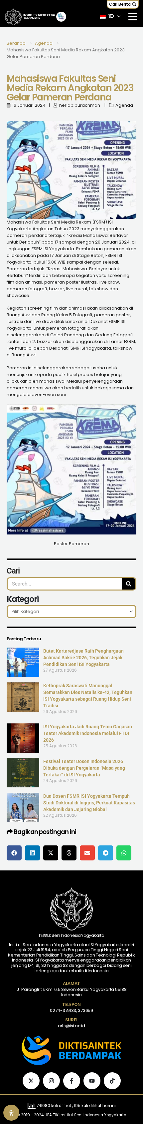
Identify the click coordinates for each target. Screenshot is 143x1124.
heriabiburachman (79, 105)
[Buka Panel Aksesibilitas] (11, 1113)
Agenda (124, 105)
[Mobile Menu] (132, 16)
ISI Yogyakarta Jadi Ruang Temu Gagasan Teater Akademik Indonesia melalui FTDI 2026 (87, 733)
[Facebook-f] (71, 1080)
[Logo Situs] (13, 16)
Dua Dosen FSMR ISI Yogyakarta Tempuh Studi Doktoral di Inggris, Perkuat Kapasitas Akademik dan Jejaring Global (89, 802)
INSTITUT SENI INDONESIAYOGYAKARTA (39, 16)
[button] (123, 4)
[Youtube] (91, 1080)
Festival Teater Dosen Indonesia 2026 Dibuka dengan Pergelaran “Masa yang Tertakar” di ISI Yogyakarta (84, 768)
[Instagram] (51, 1080)
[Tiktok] (112, 1080)
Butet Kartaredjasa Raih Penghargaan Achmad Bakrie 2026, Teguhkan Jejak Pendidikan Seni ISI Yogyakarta (83, 657)
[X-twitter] (31, 1080)
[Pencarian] (128, 584)
